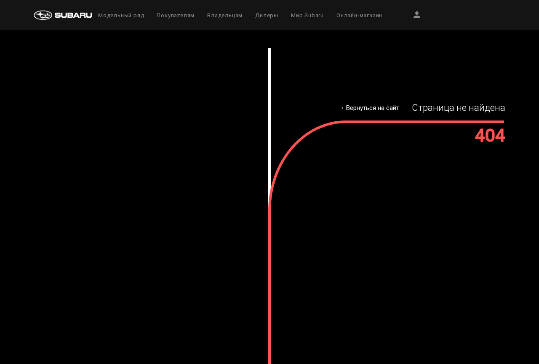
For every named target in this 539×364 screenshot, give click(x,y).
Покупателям (176, 15)
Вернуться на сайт (372, 108)
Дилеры (266, 15)
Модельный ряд (121, 15)
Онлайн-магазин (359, 15)
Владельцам (225, 15)
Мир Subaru (307, 15)
